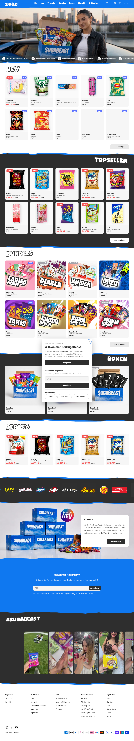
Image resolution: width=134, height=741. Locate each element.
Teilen (51, 397)
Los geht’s (67, 363)
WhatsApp (64, 396)
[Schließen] (89, 342)
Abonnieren (67, 385)
